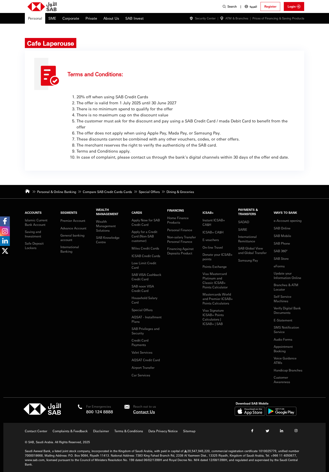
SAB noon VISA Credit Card (143, 288)
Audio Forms (283, 339)
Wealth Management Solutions (106, 225)
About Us (111, 18)
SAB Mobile (282, 236)
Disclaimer (101, 431)
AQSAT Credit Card (146, 360)
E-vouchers (211, 240)
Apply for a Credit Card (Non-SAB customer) (144, 236)
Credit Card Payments (140, 342)
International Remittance (247, 239)
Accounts (33, 212)
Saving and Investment (33, 234)
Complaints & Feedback (70, 431)
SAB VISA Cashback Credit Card (146, 277)
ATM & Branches (236, 18)
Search (232, 6)
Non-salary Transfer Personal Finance (181, 239)
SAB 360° (281, 251)
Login (292, 6)
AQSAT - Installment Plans (147, 319)
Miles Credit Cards (145, 248)
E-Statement (283, 320)
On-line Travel (213, 247)
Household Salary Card (144, 300)
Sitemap (189, 431)
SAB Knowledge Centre (108, 239)
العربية (253, 6)
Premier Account (72, 220)
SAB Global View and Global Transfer (252, 250)
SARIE (243, 229)
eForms (279, 266)
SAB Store (281, 258)
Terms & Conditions (128, 431)
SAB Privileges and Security (145, 331)
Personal (35, 18)
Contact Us (144, 411)
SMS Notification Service (286, 329)
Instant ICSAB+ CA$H (214, 222)
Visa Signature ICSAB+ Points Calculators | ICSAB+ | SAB (213, 317)
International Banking (69, 249)
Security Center (205, 18)
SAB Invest (134, 18)
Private (91, 18)
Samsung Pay (248, 260)
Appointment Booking (283, 348)
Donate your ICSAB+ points (218, 256)
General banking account (72, 237)
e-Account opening (287, 220)
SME (52, 18)
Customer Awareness (282, 379)
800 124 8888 (99, 411)
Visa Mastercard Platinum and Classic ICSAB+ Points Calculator (215, 280)
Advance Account (73, 228)
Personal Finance (180, 230)
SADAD (243, 222)
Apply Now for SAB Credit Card (146, 222)
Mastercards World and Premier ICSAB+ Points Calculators (218, 298)
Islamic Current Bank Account (36, 222)
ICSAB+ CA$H (213, 232)
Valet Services (142, 352)
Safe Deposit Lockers (34, 245)
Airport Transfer (143, 367)
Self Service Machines (282, 298)
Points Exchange (215, 266)
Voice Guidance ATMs (285, 360)
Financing (175, 210)
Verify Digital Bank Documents (287, 310)
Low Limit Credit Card (144, 265)
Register (270, 6)
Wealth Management (107, 212)
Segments (68, 212)
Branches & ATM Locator (286, 287)
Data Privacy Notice (163, 431)
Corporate (70, 18)
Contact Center (36, 431)
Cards (137, 212)
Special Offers (142, 310)
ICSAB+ (208, 212)
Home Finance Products (178, 220)
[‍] (42, 413)
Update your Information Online (287, 275)
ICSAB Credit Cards (146, 256)
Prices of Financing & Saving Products (278, 18)
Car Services (141, 375)
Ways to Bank (285, 212)
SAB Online (282, 228)
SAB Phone (282, 243)
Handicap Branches (288, 370)
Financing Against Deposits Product (180, 251)
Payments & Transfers (248, 212)
